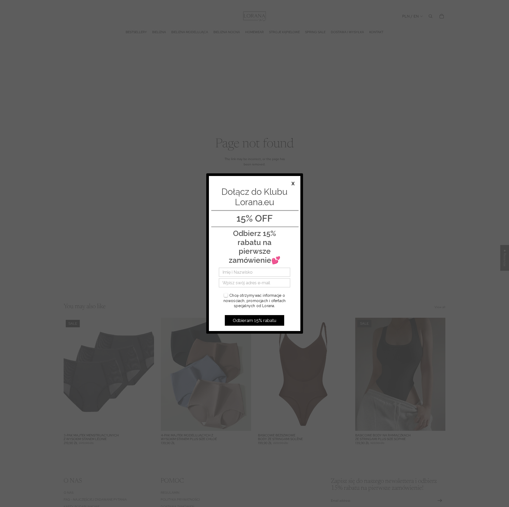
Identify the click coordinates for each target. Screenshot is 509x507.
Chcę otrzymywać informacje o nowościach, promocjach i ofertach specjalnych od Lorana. (254, 300)
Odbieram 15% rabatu (254, 320)
